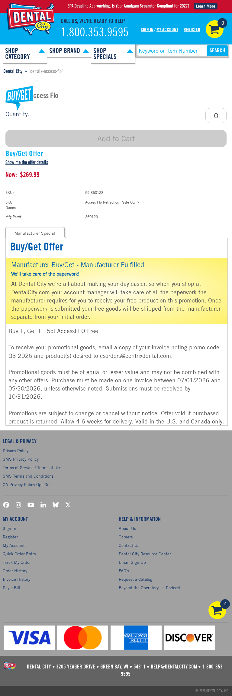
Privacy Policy (15, 450)
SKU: (9, 192)
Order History (15, 570)
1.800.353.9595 (95, 33)
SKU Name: (10, 205)
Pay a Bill (11, 587)
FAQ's (124, 570)
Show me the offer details (26, 162)
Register (192, 30)
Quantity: (17, 114)
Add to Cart (116, 138)
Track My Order (17, 562)
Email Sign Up (132, 562)
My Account (167, 30)
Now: (11, 175)
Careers (126, 536)
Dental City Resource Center (145, 553)
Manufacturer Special (34, 233)
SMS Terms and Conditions (28, 476)
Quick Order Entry (19, 553)
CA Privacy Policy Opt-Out (27, 484)
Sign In (147, 30)
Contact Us (129, 545)
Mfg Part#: (13, 216)
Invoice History (16, 579)
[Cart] (215, 29)
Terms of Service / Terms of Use (32, 467)
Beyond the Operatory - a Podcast (150, 587)
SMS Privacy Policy (21, 459)
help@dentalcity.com (174, 666)
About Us (127, 528)
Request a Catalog (135, 579)
